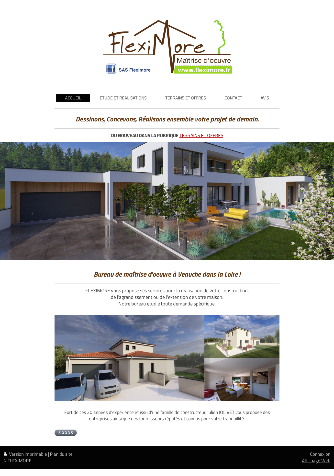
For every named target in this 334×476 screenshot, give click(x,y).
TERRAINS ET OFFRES (201, 135)
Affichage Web (316, 460)
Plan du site (61, 453)
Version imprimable (28, 453)
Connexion (320, 453)
